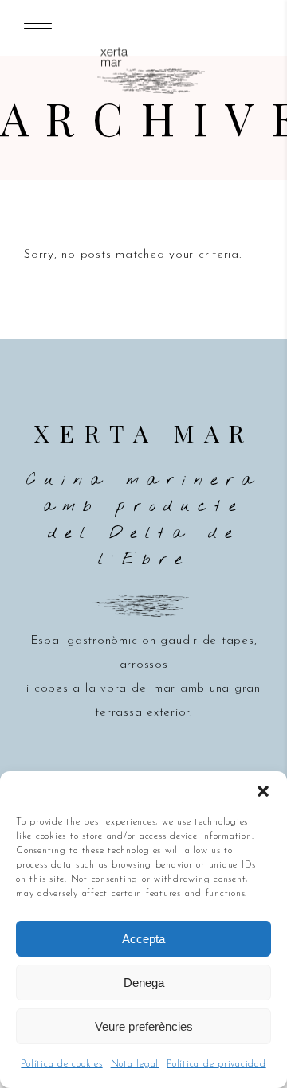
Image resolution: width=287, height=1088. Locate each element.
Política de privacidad (216, 1064)
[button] (263, 791)
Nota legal (135, 1064)
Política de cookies (61, 1064)
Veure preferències (144, 1026)
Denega (144, 982)
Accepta (143, 939)
